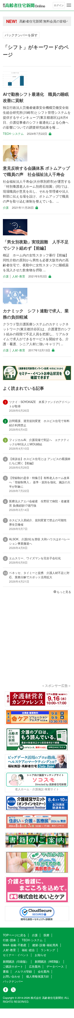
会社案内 (43, 971)
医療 (46, 935)
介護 (6, 207)
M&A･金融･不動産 (14, 945)
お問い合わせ (11, 976)
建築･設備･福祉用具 (45, 945)
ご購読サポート (13, 966)
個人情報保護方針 (37, 976)
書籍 (6, 971)
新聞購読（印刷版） (16, 961)
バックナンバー (13, 981)
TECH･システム (13, 134)
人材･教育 (18, 276)
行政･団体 (9, 940)
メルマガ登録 (23, 971)
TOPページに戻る (14, 935)
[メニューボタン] (69, 5)
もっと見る (64, 592)
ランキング (48, 950)
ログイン (59, 5)
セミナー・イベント (16, 955)
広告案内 (34, 966)
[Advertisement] (37, 644)
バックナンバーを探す (21, 35)
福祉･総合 (28, 950)
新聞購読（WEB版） (48, 961)
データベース (55, 966)
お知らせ (40, 955)
